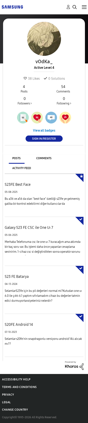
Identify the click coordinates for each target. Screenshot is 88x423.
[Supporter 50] (37, 117)
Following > (64, 100)
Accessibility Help (16, 379)
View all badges (44, 130)
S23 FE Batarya (17, 276)
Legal (6, 402)
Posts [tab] (16, 158)
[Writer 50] (23, 117)
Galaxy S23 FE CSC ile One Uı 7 (29, 227)
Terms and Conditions (19, 387)
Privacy (8, 394)
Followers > (25, 100)
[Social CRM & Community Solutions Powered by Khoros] (74, 365)
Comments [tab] (44, 158)
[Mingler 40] (51, 117)
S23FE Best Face (17, 184)
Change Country (15, 409)
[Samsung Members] (12, 7)
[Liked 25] (65, 117)
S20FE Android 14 (19, 324)
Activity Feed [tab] (21, 168)
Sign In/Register (44, 138)
